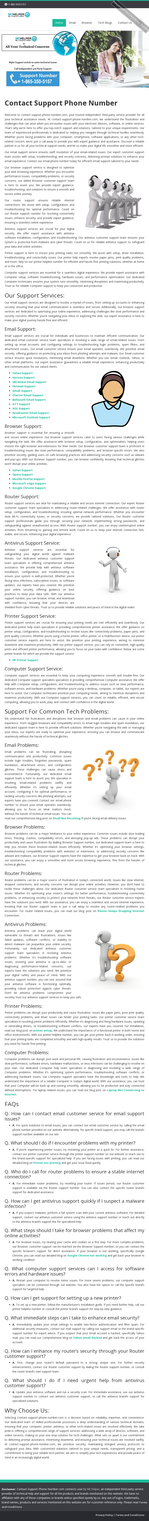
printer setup (42, 1030)
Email (72, 22)
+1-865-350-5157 (16, 4)
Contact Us (125, 22)
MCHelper (93, 1489)
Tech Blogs (105, 22)
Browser (86, 22)
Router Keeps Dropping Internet (121, 911)
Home (59, 22)
